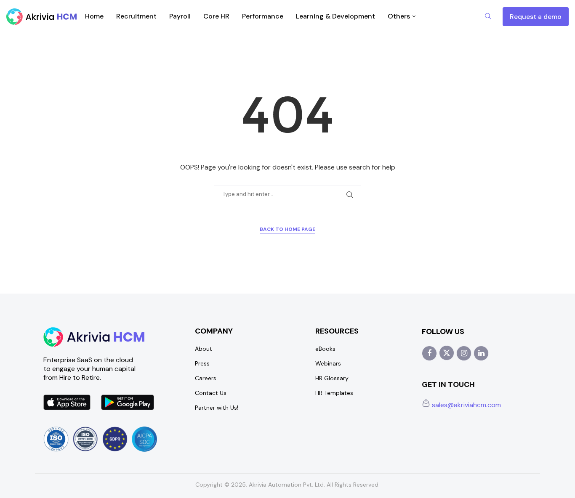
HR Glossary (332, 378)
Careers (205, 378)
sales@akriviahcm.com (465, 404)
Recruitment (136, 16)
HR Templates (334, 393)
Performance (262, 16)
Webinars (328, 363)
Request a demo (536, 16)
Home (94, 16)
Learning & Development (335, 16)
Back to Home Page (287, 229)
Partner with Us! (216, 408)
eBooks (325, 349)
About (203, 349)
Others (399, 16)
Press (202, 363)
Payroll (180, 16)
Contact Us (210, 393)
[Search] (488, 17)
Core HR (216, 16)
